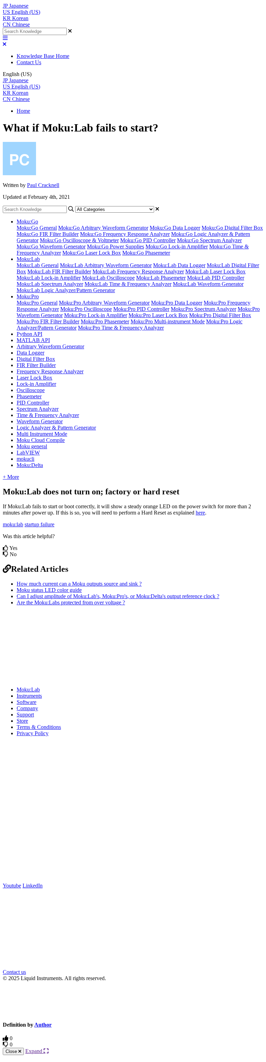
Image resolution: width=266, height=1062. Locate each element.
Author (43, 1025)
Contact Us (29, 62)
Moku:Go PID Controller (148, 240)
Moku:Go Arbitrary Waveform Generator (103, 228)
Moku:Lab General (38, 265)
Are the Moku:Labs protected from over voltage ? (71, 602)
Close (12, 1051)
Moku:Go (27, 221)
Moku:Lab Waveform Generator (208, 284)
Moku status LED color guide (49, 590)
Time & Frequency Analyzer (48, 415)
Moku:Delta (30, 465)
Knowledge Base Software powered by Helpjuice (133, 1000)
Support (25, 714)
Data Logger (30, 353)
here (200, 513)
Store (22, 721)
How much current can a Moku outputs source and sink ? (79, 584)
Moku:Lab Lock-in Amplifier (49, 278)
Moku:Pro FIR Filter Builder (48, 321)
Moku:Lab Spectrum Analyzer (50, 284)
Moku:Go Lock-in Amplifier (176, 246)
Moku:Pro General (37, 303)
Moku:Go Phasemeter (146, 253)
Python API (29, 334)
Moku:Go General (37, 228)
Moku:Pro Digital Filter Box (220, 315)
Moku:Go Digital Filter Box (232, 228)
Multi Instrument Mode (42, 434)
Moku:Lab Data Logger (179, 265)
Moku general (32, 446)
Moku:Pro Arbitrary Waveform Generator (104, 303)
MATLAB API (33, 340)
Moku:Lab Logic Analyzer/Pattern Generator (66, 290)
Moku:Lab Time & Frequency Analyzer (128, 284)
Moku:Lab (28, 259)
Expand (34, 1051)
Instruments (29, 696)
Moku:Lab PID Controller (215, 278)
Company (27, 708)
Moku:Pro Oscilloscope (86, 309)
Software (26, 702)
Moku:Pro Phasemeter (105, 321)
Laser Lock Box (34, 378)
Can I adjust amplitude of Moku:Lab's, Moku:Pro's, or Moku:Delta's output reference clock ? (118, 596)
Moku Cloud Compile (41, 440)
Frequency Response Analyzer (50, 371)
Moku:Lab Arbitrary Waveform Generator (106, 265)
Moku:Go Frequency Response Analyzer (125, 234)
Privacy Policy (32, 733)
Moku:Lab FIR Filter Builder (59, 271)
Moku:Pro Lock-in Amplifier (95, 315)
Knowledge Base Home (43, 56)
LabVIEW (28, 453)
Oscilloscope (31, 390)
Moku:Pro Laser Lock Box (158, 315)
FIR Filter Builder (36, 365)
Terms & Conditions (39, 727)
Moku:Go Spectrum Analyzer (209, 240)
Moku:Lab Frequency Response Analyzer (138, 271)
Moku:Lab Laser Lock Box (215, 271)
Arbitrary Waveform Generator (50, 346)
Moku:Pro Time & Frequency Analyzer (121, 328)
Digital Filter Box (36, 359)
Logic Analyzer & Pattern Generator (56, 428)
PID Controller (33, 403)
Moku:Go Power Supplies (115, 246)
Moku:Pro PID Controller (141, 309)
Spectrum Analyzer (38, 409)
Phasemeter (29, 396)
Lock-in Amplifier (36, 384)
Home (23, 111)
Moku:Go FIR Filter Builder (48, 234)
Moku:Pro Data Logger (176, 303)
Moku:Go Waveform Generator (51, 246)
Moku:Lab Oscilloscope (108, 278)
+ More (11, 477)
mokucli (25, 459)
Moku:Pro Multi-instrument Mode (168, 321)
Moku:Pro (28, 296)
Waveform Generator (40, 421)
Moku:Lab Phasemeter (161, 278)
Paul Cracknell (43, 185)
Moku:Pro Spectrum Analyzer (203, 309)
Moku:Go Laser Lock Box (91, 253)
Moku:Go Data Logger (175, 228)
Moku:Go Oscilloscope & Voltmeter (79, 240)
